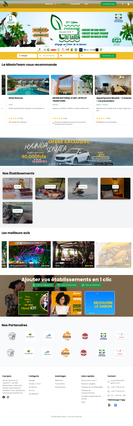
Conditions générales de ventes (91, 397)
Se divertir (33, 387)
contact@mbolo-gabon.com (118, 381)
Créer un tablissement (44, 285)
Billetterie (59, 380)
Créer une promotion (68, 285)
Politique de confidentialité (92, 387)
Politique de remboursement (88, 391)
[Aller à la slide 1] (66, 48)
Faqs (83, 402)
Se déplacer (34, 394)
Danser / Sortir (35, 384)
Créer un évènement (92, 285)
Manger (24, 55)
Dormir (31, 390)
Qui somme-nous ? (89, 380)
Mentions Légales (88, 384)
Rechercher (107, 56)
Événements (60, 387)
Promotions (60, 384)
